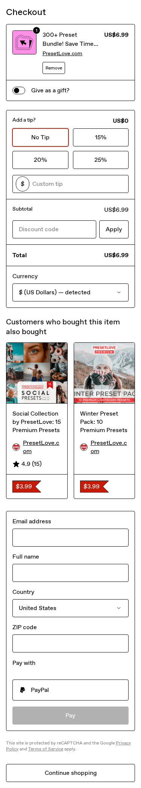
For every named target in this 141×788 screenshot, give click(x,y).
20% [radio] (40, 159)
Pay (70, 715)
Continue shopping (71, 772)
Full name (25, 556)
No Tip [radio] (40, 137)
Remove (53, 68)
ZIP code (24, 627)
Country (23, 591)
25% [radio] (100, 159)
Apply (114, 229)
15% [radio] (100, 137)
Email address (31, 521)
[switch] (18, 90)
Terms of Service (45, 749)
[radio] (70, 690)
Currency (25, 276)
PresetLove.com (62, 53)
